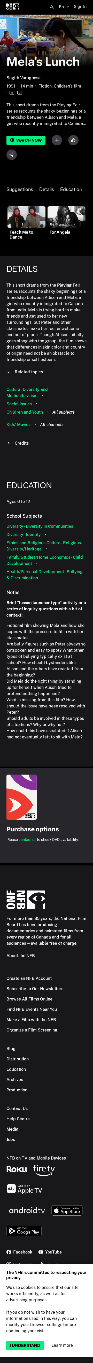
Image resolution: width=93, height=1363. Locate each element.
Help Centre (18, 1118)
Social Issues (19, 403)
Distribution (17, 1059)
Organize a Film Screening (31, 1030)
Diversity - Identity (23, 534)
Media (12, 1129)
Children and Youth (24, 412)
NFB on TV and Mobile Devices (36, 1158)
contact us (27, 840)
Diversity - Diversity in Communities (39, 526)
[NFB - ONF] (12, 7)
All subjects (63, 412)
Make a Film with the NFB (31, 1019)
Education (71, 189)
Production (16, 1090)
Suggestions (19, 189)
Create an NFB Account (29, 978)
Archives (14, 1079)
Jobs (10, 1139)
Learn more (62, 1345)
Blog (11, 1048)
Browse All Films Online (29, 999)
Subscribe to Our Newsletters (34, 988)
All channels (52, 424)
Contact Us (17, 1108)
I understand (25, 1345)
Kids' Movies (18, 424)
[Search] (52, 7)
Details (46, 189)
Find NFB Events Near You (31, 1009)
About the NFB (20, 955)
